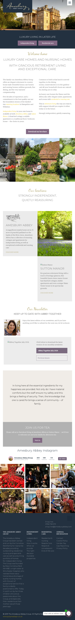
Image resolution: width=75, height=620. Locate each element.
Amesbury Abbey (22, 114)
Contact (59, 538)
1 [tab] (52, 254)
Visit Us (37, 440)
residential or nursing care (60, 99)
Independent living (27, 43)
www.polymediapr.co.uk (12, 616)
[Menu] (69, 2)
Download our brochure (37, 132)
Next (73, 160)
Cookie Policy (61, 541)
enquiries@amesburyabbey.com (58, 527)
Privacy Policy (61, 548)
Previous (2, 160)
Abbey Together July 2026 (48, 351)
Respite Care (47, 543)
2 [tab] (55, 254)
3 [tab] (58, 254)
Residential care (48, 43)
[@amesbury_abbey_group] (11, 459)
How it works (32, 543)
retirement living (50, 104)
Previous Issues (44, 358)
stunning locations (12, 104)
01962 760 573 (50, 524)
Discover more (12, 252)
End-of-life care (48, 551)
